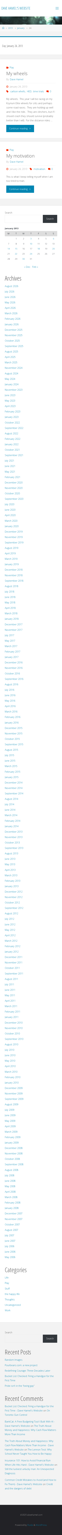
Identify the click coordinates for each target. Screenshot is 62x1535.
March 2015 (11, 766)
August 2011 (11, 979)
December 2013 (13, 831)
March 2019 (11, 558)
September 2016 (14, 679)
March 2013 (11, 875)
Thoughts (10, 1299)
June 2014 (10, 809)
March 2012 (11, 940)
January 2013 (12, 886)
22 (16, 253)
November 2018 (13, 575)
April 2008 (10, 1191)
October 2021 (12, 449)
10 (31, 243)
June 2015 (10, 760)
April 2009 (10, 1126)
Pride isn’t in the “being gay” (19, 1385)
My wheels (16, 73)
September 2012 (14, 908)
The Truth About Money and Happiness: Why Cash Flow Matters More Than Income (30, 1430)
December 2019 (13, 531)
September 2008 (14, 1164)
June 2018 (10, 597)
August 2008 (11, 1170)
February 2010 (12, 1077)
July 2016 (9, 689)
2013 (10, 28)
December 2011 (13, 957)
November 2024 (13, 367)
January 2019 (12, 564)
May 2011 (10, 995)
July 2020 (9, 504)
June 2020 (10, 509)
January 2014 (12, 826)
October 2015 (12, 738)
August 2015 (11, 749)
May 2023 (10, 400)
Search (8, 212)
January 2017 (12, 657)
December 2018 (13, 569)
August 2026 (11, 286)
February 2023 (12, 411)
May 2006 (10, 1257)
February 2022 (12, 438)
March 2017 (11, 646)
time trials (38, 91)
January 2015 (12, 777)
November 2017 (13, 629)
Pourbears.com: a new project (21, 1365)
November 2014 (13, 788)
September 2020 (14, 498)
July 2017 (9, 635)
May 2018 (10, 602)
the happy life (12, 1294)
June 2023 (10, 395)
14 (8, 248)
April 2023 (10, 406)
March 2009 (11, 1131)
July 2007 (9, 1235)
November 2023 (13, 389)
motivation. (40, 169)
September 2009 (14, 1099)
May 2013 (10, 864)
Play (12, 67)
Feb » (35, 266)
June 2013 (10, 858)
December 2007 (13, 1213)
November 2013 (13, 837)
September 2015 (14, 744)
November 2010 (13, 1028)
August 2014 (11, 798)
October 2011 (12, 968)
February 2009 (12, 1137)
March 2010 (11, 1071)
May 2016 (10, 700)
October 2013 (12, 842)
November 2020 (13, 488)
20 (53, 248)
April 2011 (10, 1000)
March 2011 (11, 1006)
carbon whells (17, 91)
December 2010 (13, 1022)
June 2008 (10, 1180)
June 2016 (10, 695)
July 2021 (9, 460)
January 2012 (12, 951)
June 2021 (10, 466)
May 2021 (10, 471)
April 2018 (10, 607)
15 (16, 248)
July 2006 (9, 1246)
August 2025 (11, 351)
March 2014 (11, 815)
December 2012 (13, 891)
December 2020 (13, 482)
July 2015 (9, 755)
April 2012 (10, 935)
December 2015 (13, 728)
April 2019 (10, 553)
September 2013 (14, 848)
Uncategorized (13, 1304)
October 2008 (12, 1158)
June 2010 (10, 1055)
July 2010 (9, 1049)
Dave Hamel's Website (15, 8)
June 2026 (10, 297)
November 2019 (13, 537)
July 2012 (9, 918)
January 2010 (12, 1082)
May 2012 (10, 929)
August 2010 (11, 1044)
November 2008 (13, 1153)
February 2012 (12, 946)
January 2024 (12, 384)
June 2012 (10, 924)
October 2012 (12, 902)
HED (29, 91)
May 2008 (10, 1186)
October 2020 (12, 493)
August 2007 (11, 1229)
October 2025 (12, 340)
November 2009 (13, 1093)
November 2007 (13, 1219)
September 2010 (14, 1039)
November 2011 (13, 962)
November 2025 (13, 335)
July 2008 (9, 1175)
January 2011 (12, 1017)
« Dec (27, 266)
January (20, 28)
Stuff (7, 1288)
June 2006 (10, 1251)
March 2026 (11, 313)
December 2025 (13, 329)
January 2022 (12, 444)
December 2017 (13, 624)
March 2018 (11, 613)
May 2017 (10, 640)
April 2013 (10, 869)
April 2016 (10, 706)
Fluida (30, 1524)
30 (23, 258)
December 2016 (13, 662)
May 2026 (10, 302)
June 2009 (10, 1115)
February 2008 (12, 1202)
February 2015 (12, 771)
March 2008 (11, 1197)
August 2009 (11, 1104)
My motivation (20, 156)
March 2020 (11, 520)
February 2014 (12, 820)
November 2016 (13, 667)
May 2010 (10, 1060)
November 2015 (13, 733)
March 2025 (11, 362)
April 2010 (10, 1066)
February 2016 (12, 717)
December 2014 (13, 782)
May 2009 (10, 1120)
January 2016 (12, 722)
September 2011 (14, 973)
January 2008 (12, 1208)
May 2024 (10, 378)
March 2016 (11, 711)
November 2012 (13, 897)
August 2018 (11, 586)
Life (7, 1277)
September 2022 (14, 428)
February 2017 (12, 651)
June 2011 (10, 989)
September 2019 (14, 542)
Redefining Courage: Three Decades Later (27, 1370)
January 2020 (12, 526)
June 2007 (10, 1240)
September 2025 (14, 346)
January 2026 (12, 324)
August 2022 (11, 433)
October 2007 (12, 1224)
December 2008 (13, 1148)
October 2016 (12, 673)
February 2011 (12, 1011)
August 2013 (11, 853)
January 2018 (12, 618)
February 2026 (12, 318)
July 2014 (9, 804)
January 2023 (12, 417)
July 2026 (9, 291)
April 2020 (10, 515)
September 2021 (14, 455)
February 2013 (12, 880)
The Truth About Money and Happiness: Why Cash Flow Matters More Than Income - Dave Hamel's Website (29, 1445)
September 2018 (14, 580)
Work (7, 1310)
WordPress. (41, 1524)
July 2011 (9, 984)
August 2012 (11, 913)
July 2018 (9, 591)
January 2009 (12, 1142)
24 (31, 253)
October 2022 (12, 422)
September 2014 (14, 793)
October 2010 (12, 1033)
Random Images (13, 1359)
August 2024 (11, 373)
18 (38, 248)
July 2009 (9, 1109)
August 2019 (11, 548)
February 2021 (12, 477)
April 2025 (10, 357)
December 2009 (13, 1088)
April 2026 (10, 307)
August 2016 (11, 684)
